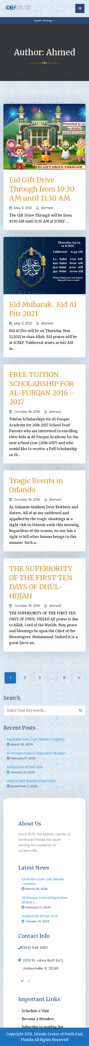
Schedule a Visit (35, 1011)
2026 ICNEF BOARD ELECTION (31, 781)
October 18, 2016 (27, 411)
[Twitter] (22, 981)
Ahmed (47, 208)
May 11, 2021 (23, 208)
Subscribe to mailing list (42, 1027)
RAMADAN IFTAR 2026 (25, 767)
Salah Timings (43, 20)
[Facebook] (29, 981)
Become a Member (38, 1019)
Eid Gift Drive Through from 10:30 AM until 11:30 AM (41, 189)
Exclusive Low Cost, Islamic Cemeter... (36, 739)
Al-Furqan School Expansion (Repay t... (37, 753)
